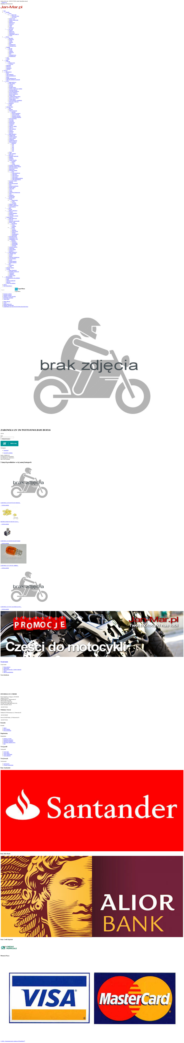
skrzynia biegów (13, 118)
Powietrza (11, 265)
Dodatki (8, 47)
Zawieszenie (10, 197)
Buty (10, 43)
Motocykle (12, 14)
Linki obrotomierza (16, 179)
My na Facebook (7, 730)
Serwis (5, 284)
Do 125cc (14, 17)
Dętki (10, 105)
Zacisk (10, 260)
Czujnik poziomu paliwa (14, 96)
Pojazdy (6, 12)
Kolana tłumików (13, 213)
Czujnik (8, 269)
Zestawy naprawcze (13, 205)
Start (4, 11)
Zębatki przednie (13, 136)
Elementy (11, 214)
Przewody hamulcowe (14, 257)
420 (13, 147)
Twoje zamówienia (7, 754)
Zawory (11, 130)
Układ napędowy (11, 134)
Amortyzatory (13, 200)
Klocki (10, 256)
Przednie (14, 202)
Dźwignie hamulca (13, 167)
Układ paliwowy (11, 82)
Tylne (13, 201)
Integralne (8, 65)
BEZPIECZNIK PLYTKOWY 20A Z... (10, 521)
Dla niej (9, 48)
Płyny (7, 73)
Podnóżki (11, 158)
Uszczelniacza (12, 206)
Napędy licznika (13, 160)
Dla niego (9, 38)
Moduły (14, 232)
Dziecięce (11, 23)
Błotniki (11, 157)
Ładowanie (11, 248)
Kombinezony (12, 44)
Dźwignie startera (13, 170)
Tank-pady (11, 188)
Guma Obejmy (9, 217)
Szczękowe (9, 68)
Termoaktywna (12, 46)
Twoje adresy (6, 753)
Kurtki (10, 40)
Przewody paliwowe (14, 101)
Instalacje (11, 250)
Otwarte (8, 61)
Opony (10, 104)
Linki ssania (15, 177)
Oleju (8, 208)
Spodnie (11, 42)
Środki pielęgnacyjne (11, 78)
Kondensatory (15, 234)
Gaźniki (11, 84)
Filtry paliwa (12, 83)
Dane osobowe (6, 667)
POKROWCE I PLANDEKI (13, 278)
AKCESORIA (8, 276)
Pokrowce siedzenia (13, 186)
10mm (13, 164)
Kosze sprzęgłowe (16, 113)
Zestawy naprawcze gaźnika (15, 88)
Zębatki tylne (12, 135)
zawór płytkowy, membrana (15, 100)
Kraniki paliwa (12, 87)
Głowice (11, 127)
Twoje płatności (7, 755)
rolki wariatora (12, 153)
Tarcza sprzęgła (15, 114)
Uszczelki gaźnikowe (14, 91)
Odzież (6, 36)
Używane (9, 29)
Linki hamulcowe (16, 173)
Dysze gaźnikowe (13, 92)
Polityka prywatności (8, 741)
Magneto (14, 230)
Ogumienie (10, 103)
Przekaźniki (14, 243)
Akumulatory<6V (13, 237)
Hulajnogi (11, 27)
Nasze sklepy (6, 299)
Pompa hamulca (12, 261)
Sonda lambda (12, 249)
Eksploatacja (7, 71)
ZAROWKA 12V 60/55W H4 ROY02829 (10, 541)
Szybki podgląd (5, 505)
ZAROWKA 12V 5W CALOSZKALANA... (11, 606)
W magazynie (4, 456)
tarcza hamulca (12, 258)
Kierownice (12, 169)
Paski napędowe (13, 142)
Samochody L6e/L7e (14, 34)
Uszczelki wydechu (13, 215)
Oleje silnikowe (9, 74)
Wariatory (11, 131)
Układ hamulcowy (11, 252)
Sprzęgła (12, 112)
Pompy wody (12, 275)
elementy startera (10, 267)
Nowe (8, 13)
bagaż (7, 279)
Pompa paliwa (12, 99)
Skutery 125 (12, 18)
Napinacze (11, 139)
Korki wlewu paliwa (14, 97)
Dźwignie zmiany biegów (15, 166)
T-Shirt (7, 59)
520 (13, 149)
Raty (4, 743)
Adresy (5, 671)
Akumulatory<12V (13, 239)
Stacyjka (11, 219)
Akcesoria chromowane (14, 192)
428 (13, 144)
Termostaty (11, 273)
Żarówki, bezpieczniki (14, 221)
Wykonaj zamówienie (8, 765)
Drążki (10, 199)
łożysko (11, 109)
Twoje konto (4, 662)
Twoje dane (6, 751)
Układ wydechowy (11, 210)
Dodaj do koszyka (5, 438)
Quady (10, 25)
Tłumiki (11, 212)
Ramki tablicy (12, 187)
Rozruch (12, 240)
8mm (13, 162)
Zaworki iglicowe (13, 90)
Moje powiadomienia (8, 672)
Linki (11, 171)
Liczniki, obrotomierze (14, 165)
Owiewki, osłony (13, 180)
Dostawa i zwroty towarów (9, 296)
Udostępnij (5, 450)
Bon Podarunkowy (7, 285)
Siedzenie (11, 195)
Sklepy (5, 728)
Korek (10, 209)
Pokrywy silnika (13, 126)
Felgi (10, 193)
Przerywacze (15, 231)
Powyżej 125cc (15, 16)
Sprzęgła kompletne (16, 117)
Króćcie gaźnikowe (13, 94)
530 (13, 148)
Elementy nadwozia (13, 156)
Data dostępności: (5, 458)
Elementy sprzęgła (16, 116)
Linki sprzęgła (15, 175)
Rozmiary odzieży (7, 293)
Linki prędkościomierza (17, 178)
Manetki (11, 182)
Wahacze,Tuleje (12, 204)
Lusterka (12, 161)
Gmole (10, 191)
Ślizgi (10, 152)
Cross (10, 26)
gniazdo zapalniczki (10, 280)
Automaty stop (12, 253)
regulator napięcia (13, 247)
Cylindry (11, 125)
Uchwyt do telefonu (10, 283)
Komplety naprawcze (14, 271)
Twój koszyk (6, 763)
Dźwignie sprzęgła (13, 183)
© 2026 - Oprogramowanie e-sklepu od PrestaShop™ (13, 1041)
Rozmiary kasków (7, 295)
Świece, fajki (12, 222)
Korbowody (12, 122)
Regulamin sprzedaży (8, 297)
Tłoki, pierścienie (13, 110)
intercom (8, 282)
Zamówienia (6, 668)
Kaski (5, 60)
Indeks (2, 455)
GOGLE (11, 64)
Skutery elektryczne (13, 20)
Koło (10, 184)
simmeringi (11, 123)
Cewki (13, 228)
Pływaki (11, 86)
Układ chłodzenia (11, 270)
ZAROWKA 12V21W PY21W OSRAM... (10, 502)
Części (6, 81)
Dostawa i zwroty (7, 738)
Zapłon (12, 227)
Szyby (10, 190)
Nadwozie (9, 154)
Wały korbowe (12, 129)
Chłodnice (11, 274)
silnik (8, 108)
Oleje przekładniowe (11, 75)
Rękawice (11, 39)
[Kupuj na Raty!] (92, 443)
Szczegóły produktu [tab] (8, 452)
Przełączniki (12, 196)
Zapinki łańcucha (13, 140)
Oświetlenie (13, 223)
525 (13, 151)
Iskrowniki (14, 235)
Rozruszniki (15, 244)
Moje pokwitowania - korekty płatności (12, 669)
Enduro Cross (10, 62)
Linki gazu (14, 174)
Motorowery (12, 22)
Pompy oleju (12, 95)
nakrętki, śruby (9, 106)
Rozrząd (11, 132)
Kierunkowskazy (13, 236)
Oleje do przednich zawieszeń (13, 79)
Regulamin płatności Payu (9, 742)
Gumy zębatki (12, 138)
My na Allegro (6, 729)
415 (13, 145)
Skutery (11, 21)
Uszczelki (11, 121)
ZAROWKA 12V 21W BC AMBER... (9, 565)
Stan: (2, 459)
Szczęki (11, 254)
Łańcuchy (12, 143)
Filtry (8, 263)
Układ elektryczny (11, 218)
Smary (7, 77)
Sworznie (11, 119)
